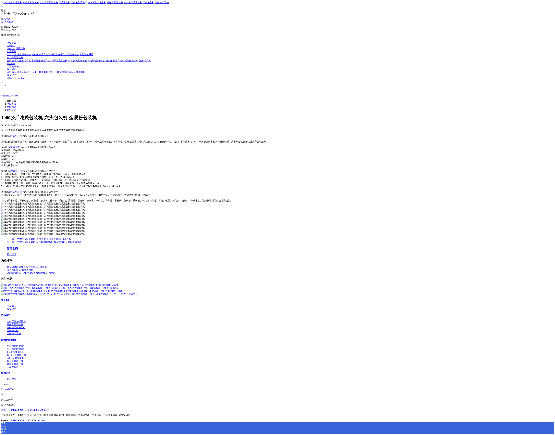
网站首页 (11, 42)
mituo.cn (42, 420)
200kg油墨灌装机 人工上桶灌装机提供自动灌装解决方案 (90, 285)
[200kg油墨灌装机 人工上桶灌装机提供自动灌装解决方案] (31, 285)
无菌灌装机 (12, 330)
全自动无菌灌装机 (16, 346)
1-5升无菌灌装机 (15, 352)
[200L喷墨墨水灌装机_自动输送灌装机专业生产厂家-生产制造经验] (36, 294)
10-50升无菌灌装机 (16, 355)
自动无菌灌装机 (9, 340)
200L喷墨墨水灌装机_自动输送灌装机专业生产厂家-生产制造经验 (104, 294)
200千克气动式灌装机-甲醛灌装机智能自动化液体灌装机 (90, 288)
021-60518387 (8, 22)
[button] (6, 95)
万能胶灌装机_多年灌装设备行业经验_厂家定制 (31, 273)
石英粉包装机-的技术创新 (20, 269)
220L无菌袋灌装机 (16, 321)
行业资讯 (11, 110)
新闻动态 (11, 107)
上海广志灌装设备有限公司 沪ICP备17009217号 (25, 410)
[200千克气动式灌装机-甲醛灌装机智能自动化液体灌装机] (31, 288)
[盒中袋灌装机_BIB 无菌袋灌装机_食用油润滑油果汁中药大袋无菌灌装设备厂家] (277, 2)
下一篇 (44, 242)
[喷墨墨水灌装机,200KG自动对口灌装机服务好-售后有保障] (32, 291)
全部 (9, 54)
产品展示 (5, 315)
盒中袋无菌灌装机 (16, 327)
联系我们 (11, 309)
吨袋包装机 (16, 136)
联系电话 (5, 19)
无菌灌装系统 (14, 333)
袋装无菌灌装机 (15, 361)
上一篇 (39, 239)
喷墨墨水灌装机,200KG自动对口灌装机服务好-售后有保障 (92, 291)
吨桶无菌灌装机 (15, 364)
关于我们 (5, 300)
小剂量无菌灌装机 (16, 349)
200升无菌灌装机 (15, 358)
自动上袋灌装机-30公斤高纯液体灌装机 (27, 266)
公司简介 (11, 306)
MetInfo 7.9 (18, 420)
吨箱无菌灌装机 (15, 324)
